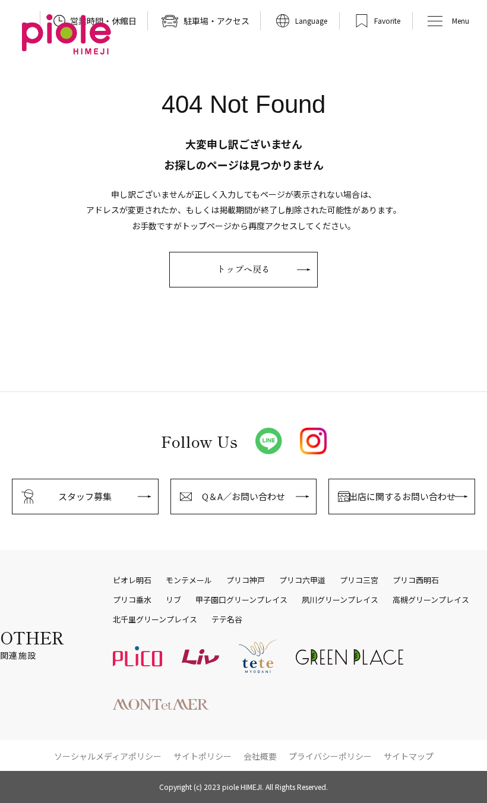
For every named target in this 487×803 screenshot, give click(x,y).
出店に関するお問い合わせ (402, 496)
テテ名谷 (226, 619)
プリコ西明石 (416, 580)
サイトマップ (409, 756)
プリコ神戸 (245, 580)
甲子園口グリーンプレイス (241, 600)
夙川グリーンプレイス (340, 600)
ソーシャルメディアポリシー (108, 756)
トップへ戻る (243, 269)
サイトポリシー (202, 756)
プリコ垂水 (132, 600)
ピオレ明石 (132, 580)
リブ (173, 600)
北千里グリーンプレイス (155, 619)
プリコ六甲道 (302, 580)
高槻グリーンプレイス (431, 600)
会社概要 (260, 756)
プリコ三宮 (359, 580)
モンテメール (189, 580)
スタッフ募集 (85, 496)
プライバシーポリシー (330, 756)
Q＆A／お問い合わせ (243, 496)
